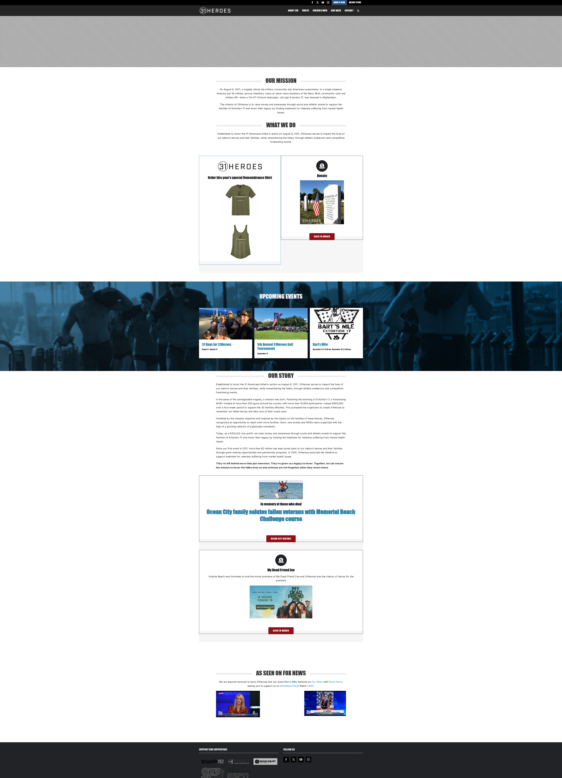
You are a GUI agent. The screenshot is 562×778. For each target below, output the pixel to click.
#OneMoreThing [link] (289, 685)
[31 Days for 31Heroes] (225, 323)
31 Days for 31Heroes (216, 344)
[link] (317, 681)
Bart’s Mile (320, 344)
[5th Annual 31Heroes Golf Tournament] (280, 323)
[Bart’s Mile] (336, 323)
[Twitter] (293, 759)
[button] (358, 10)
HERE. (311, 685)
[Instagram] (308, 759)
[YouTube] (301, 759)
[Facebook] (286, 759)
